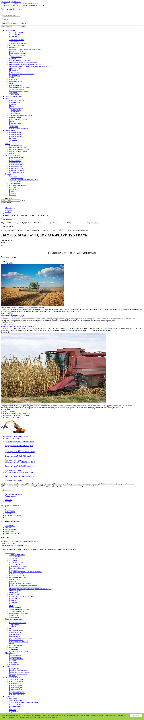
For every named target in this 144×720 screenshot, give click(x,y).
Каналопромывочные (13, 515)
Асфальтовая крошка (16, 157)
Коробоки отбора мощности (19, 147)
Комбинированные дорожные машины (23, 62)
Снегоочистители (15, 85)
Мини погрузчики (15, 68)
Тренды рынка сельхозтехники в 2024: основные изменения (22, 307)
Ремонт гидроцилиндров (18, 151)
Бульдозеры (13, 47)
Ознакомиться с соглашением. (47, 717)
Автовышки (13, 36)
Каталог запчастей (16, 117)
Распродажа (13, 125)
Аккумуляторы (14, 102)
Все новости (5, 409)
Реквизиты (13, 176)
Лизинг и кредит (15, 181)
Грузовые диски (15, 132)
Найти (23, 26)
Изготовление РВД (16, 146)
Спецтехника (10, 30)
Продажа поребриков (17, 170)
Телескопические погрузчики (19, 87)
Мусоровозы (13, 70)
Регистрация (17, 9)
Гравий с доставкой (16, 159)
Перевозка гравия (15, 164)
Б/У (2, 230)
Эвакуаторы (13, 93)
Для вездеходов (14, 112)
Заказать (4, 242)
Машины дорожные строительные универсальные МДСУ (30, 66)
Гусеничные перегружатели (11, 417)
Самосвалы (13, 79)
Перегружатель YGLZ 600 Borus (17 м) (19, 456)
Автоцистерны (14, 42)
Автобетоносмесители (17, 32)
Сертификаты (14, 189)
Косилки (12, 121)
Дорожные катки (15, 57)
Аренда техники (15, 183)
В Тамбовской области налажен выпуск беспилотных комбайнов (24, 404)
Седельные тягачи (15, 81)
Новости (12, 191)
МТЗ (11, 83)
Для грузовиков (15, 113)
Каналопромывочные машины (20, 60)
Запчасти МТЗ (10, 526)
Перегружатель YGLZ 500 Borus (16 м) (19, 466)
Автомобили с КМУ (16, 40)
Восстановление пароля (17, 23)
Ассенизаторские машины (18, 43)
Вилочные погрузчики (17, 53)
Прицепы (12, 77)
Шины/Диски (10, 130)
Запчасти (8, 98)
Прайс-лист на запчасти (17, 100)
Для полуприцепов (12, 533)
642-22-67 (6, 4)
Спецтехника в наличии (14, 96)
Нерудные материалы (13, 155)
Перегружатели (14, 72)
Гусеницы (12, 138)
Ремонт (7, 144)
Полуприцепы (14, 76)
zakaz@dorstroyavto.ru (30, 4)
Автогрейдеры (14, 34)
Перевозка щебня (15, 166)
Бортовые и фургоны (16, 45)
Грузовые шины (15, 134)
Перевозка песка (15, 161)
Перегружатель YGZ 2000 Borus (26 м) (15, 415)
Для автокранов (15, 110)
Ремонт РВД (13, 153)
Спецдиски (10, 230)
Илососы (12, 59)
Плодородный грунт (16, 168)
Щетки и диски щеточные (18, 129)
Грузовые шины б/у (16, 136)
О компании (9, 174)
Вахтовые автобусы (16, 51)
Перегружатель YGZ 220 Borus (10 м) (19, 446)
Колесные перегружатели (14, 460)
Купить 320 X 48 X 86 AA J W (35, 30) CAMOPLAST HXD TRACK (72, 253)
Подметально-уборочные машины (21, 74)
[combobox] (11, 223)
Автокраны (13, 38)
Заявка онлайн (6, 202)
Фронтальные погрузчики (18, 91)
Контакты (12, 195)
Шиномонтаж (14, 142)
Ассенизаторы (10, 512)
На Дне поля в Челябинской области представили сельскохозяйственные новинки (30, 317)
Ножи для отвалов (15, 123)
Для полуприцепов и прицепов (20, 115)
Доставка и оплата (16, 178)
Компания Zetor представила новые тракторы (17, 326)
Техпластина (13, 127)
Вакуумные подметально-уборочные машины (25, 49)
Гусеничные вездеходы (17, 55)
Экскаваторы (14, 94)
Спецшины (13, 140)
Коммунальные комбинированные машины (25, 64)
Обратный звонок (7, 198)
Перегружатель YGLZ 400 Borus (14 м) (19, 476)
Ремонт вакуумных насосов (19, 149)
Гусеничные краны (16, 108)
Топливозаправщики (16, 89)
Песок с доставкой (16, 163)
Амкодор (12, 104)
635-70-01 (17, 4)
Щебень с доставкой (16, 172)
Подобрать (95, 223)
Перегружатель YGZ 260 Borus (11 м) (14, 436)
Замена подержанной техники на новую (23, 180)
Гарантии (12, 187)
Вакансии (12, 193)
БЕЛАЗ (12, 106)
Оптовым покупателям (17, 185)
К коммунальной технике (18, 119)
